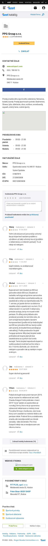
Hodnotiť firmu (24, 43)
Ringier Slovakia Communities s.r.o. (26, 540)
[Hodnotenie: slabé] (14, 230)
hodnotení (17, 37)
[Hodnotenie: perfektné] (14, 370)
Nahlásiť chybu (35, 526)
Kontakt (21, 536)
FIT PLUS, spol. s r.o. (19, 485)
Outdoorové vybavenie (15, 518)
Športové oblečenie (13, 514)
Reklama (12, 534)
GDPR (29, 534)
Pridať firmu (13, 526)
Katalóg (5, 534)
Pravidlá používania (10, 536)
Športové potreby (13, 510)
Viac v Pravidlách (35, 453)
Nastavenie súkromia (32, 536)
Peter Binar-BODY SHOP (20, 491)
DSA (34, 534)
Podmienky (21, 534)
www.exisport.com (15, 66)
